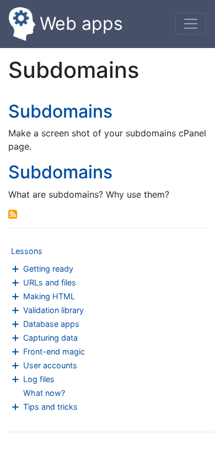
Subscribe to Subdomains (12, 214)
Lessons (26, 251)
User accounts (50, 365)
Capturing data (50, 337)
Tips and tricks (50, 406)
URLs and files (49, 282)
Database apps (51, 324)
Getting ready (48, 268)
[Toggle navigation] (190, 24)
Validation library (53, 310)
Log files (39, 379)
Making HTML (49, 296)
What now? (44, 393)
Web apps (81, 23)
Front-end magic (54, 351)
